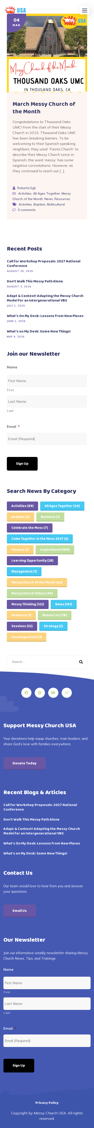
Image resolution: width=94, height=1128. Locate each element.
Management (24, 571)
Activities (24, 193)
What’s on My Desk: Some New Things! (39, 331)
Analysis (20, 517)
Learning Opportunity (32, 560)
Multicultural (56, 204)
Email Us (20, 911)
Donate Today (25, 763)
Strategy (53, 626)
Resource (21, 615)
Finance (20, 550)
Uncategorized (26, 637)
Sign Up (22, 463)
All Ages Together (46, 193)
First (10, 390)
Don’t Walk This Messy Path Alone (35, 281)
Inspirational (55, 550)
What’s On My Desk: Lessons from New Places (45, 316)
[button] (84, 10)
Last (10, 411)
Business (50, 517)
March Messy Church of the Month (44, 108)
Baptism (39, 204)
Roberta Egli (26, 188)
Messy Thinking (27, 604)
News (48, 199)
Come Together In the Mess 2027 (39, 539)
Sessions (22, 626)
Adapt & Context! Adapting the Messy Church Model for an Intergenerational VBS (45, 298)
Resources (62, 199)
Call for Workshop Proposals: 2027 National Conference (43, 263)
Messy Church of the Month (37, 582)
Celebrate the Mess (29, 528)
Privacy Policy (47, 1103)
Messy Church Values (32, 593)
